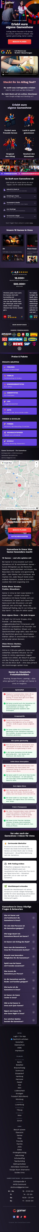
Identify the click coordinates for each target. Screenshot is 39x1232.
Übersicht (19, 1132)
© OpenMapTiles (18, 508)
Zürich (19, 1121)
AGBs (19, 1048)
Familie (19, 1144)
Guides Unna (19, 1172)
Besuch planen (19, 42)
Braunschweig (19, 1068)
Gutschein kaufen (19, 536)
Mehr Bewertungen (19, 324)
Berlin (19, 1062)
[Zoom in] (36, 462)
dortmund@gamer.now (19, 1187)
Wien (19, 1115)
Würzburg (19, 1099)
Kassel (19, 1082)
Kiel (19, 1085)
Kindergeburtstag (19, 1152)
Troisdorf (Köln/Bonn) (19, 1096)
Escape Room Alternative (19, 1170)
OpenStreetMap (32, 508)
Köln (19, 1088)
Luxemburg (19, 1105)
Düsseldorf (19, 1073)
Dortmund (19, 1071)
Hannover (19, 1079)
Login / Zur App (19, 1036)
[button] (17, 477)
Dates (19, 1150)
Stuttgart (19, 1093)
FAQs (31, 223)
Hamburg (19, 1076)
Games (19, 1135)
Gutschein (19, 1042)
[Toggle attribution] (37, 508)
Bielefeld (19, 1065)
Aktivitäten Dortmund (19, 1167)
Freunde (19, 1141)
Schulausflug (19, 1158)
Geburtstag (19, 1155)
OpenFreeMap (10, 508)
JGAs (19, 1147)
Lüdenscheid (19, 1091)
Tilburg (19, 1110)
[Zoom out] (36, 465)
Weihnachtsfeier (19, 1164)
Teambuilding (19, 1161)
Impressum (19, 1051)
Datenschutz (20, 1045)
